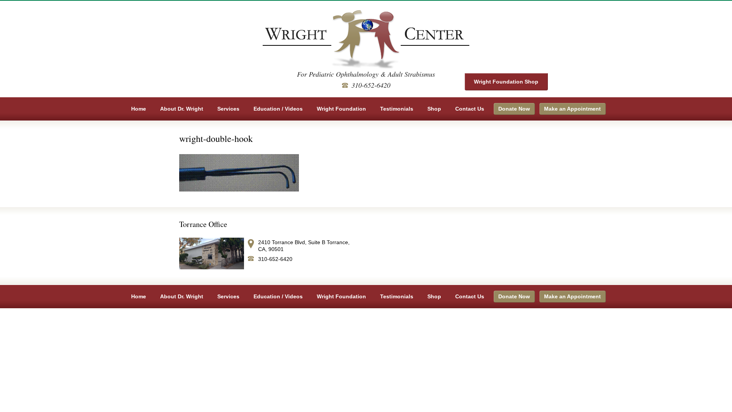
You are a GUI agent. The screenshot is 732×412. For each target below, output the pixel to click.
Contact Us (469, 109)
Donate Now (514, 109)
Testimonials (396, 109)
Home (138, 109)
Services (228, 109)
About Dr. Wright (181, 109)
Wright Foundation (341, 109)
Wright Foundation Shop (506, 82)
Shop (434, 109)
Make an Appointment (572, 109)
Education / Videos (278, 109)
